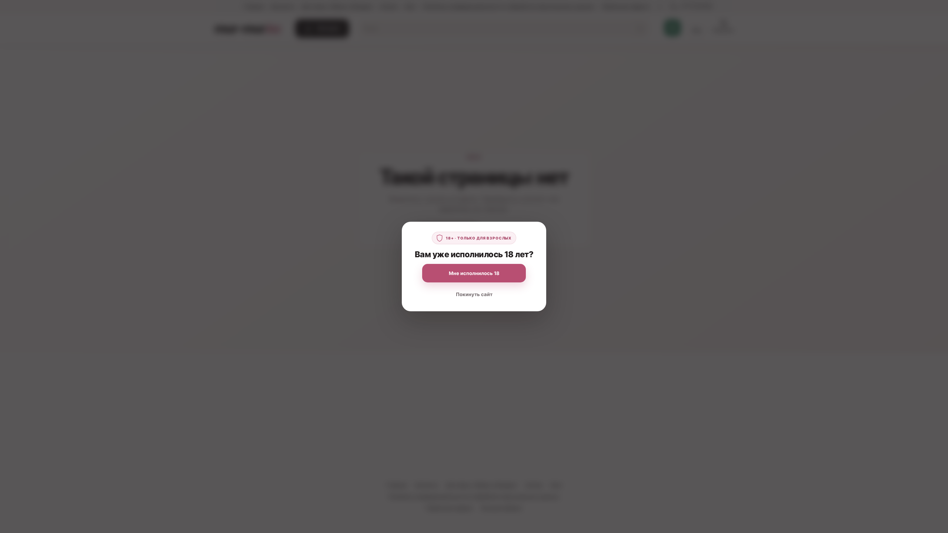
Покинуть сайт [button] (474, 294)
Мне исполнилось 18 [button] (474, 273)
